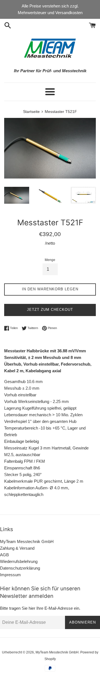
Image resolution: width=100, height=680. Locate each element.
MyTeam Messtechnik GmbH (27, 541)
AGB (4, 554)
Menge (50, 260)
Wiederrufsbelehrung (19, 561)
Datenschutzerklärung (20, 568)
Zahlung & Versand (17, 548)
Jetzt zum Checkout (50, 309)
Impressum (10, 574)
